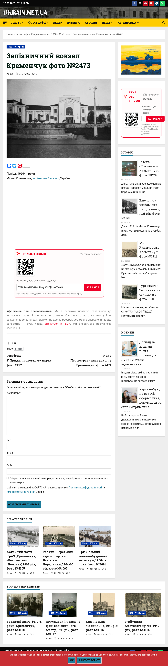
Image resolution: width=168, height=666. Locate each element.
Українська (126, 22)
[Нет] (164, 658)
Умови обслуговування (21, 491)
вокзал (18, 349)
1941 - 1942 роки (58, 613)
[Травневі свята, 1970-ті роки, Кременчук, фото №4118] (25, 605)
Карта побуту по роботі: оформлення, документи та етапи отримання (141, 398)
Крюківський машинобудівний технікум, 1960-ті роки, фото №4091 (93, 558)
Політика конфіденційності (85, 487)
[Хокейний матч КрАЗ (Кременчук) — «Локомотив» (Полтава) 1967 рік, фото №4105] (23, 536)
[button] (5, 22)
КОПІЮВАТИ (93, 287)
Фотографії (37, 22)
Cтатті (15, 22)
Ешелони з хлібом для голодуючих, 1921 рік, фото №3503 (140, 209)
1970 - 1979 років (18, 613)
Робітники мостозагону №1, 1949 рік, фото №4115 (142, 626)
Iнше (106, 22)
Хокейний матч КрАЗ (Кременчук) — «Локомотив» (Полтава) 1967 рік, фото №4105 (23, 560)
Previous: (29, 360)
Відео (57, 22)
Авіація (91, 22)
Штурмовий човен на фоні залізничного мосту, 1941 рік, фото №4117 (63, 628)
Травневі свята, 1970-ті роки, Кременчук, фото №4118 (24, 626)
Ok (72, 660)
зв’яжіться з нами (57, 323)
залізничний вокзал (45, 178)
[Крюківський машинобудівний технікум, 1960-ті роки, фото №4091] (95, 536)
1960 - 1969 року (16, 47)
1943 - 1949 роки (137, 613)
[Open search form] (163, 22)
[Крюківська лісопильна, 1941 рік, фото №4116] (104, 605)
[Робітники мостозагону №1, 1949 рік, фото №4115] (143, 605)
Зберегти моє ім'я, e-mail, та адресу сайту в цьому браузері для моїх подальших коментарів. (59, 480)
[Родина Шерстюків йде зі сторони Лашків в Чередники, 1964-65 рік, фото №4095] (59, 536)
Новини (73, 22)
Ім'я (9, 439)
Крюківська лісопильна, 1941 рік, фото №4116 (102, 626)
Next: (90, 360)
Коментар (14, 393)
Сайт (9, 465)
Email (10, 452)
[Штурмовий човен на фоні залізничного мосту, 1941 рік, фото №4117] (64, 605)
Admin (10, 74)
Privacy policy (89, 660)
